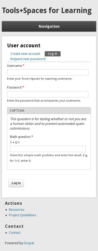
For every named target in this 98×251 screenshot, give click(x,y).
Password (15, 87)
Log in (54, 54)
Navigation (49, 26)
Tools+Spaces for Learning (47, 10)
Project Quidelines (22, 215)
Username (15, 66)
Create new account (25, 54)
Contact (14, 233)
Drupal (29, 243)
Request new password (27, 59)
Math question (21, 137)
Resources (16, 210)
